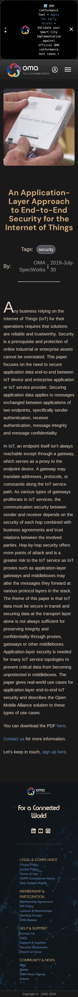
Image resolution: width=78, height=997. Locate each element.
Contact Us (27, 933)
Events (24, 978)
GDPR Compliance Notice (37, 878)
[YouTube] (40, 832)
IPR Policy (27, 906)
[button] (55, 70)
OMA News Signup (32, 974)
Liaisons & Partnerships (36, 911)
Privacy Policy (29, 864)
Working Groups (31, 915)
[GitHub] (48, 832)
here (61, 725)
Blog (23, 965)
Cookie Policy (29, 869)
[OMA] (28, 70)
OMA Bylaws (28, 920)
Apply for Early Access (50, 19)
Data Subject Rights (33, 883)
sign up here (54, 751)
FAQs (23, 938)
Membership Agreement (36, 901)
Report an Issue (31, 951)
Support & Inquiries (33, 942)
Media (24, 969)
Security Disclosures (33, 947)
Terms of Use (29, 874)
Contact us (13, 738)
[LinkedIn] (33, 832)
